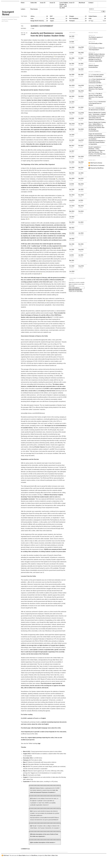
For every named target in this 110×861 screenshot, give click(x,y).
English (43, 718)
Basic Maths (22, 855)
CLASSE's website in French (29, 718)
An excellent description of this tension (43, 842)
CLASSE (33, 261)
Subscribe (34, 2)
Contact (91, 2)
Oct (80, 58)
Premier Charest (40, 447)
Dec (71, 48)
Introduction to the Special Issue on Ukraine (97, 103)
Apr (71, 37)
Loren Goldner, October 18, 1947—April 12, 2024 (64, 4)
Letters (23, 9)
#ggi (39, 743)
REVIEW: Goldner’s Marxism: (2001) (97, 57)
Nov (71, 86)
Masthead (82, 2)
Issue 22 (52, 2)
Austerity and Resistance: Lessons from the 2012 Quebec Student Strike (47, 34)
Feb (80, 97)
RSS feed (6, 855)
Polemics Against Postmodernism (94, 65)
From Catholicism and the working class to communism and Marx (97, 81)
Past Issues (34, 9)
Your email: (71, 285)
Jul (71, 42)
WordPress (34, 855)
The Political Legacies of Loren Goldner (95, 37)
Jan (80, 64)
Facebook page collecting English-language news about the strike (41, 728)
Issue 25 (42, 2)
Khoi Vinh (47, 855)
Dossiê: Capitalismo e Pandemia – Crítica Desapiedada (95, 148)
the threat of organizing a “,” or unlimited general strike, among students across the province (43, 185)
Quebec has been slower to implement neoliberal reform (44, 100)
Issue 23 (71, 2)
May (81, 53)
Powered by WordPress (97, 168)
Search (91, 9)
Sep (81, 69)
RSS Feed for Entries (96, 163)
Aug (81, 48)
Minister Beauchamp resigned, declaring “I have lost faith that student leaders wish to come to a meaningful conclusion (42, 497)
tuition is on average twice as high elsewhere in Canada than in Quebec (43, 645)
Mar (80, 75)
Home (22, 2)
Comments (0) (25, 848)
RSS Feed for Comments (97, 165)
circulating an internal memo (46, 390)
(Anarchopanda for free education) (43, 731)
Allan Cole (55, 855)
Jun (71, 91)
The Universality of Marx (95, 42)
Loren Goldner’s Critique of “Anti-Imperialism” (96, 48)
